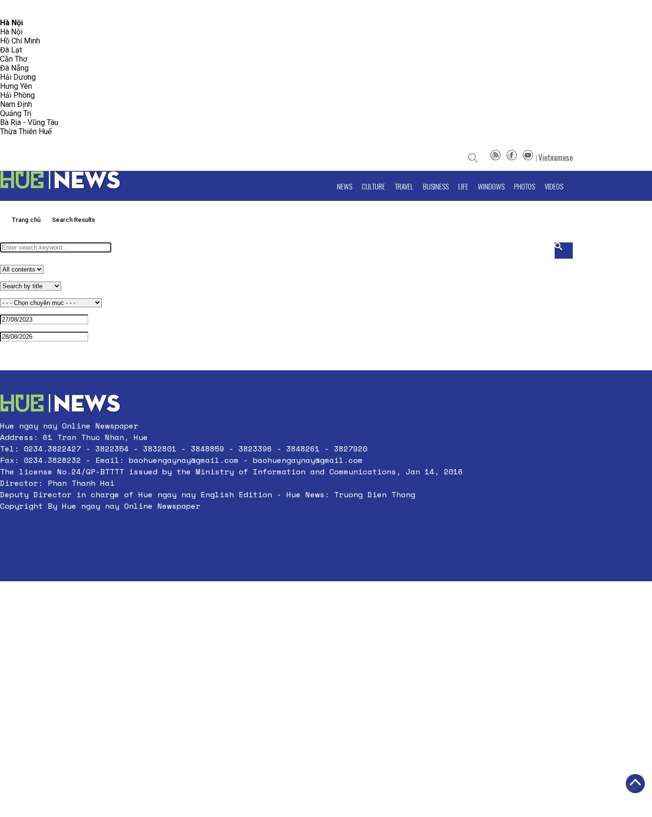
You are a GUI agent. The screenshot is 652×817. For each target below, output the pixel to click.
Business (436, 186)
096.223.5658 (20, 9)
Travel (404, 186)
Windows (491, 186)
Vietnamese (555, 157)
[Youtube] (528, 157)
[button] (231, 528)
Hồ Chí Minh (20, 40)
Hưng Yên (16, 86)
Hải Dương (18, 77)
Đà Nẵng (14, 68)
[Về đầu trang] (635, 783)
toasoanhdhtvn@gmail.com (84, 9)
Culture (373, 186)
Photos (524, 186)
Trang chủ (26, 219)
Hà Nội (11, 31)
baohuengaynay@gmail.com (184, 460)
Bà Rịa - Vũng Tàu (29, 122)
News (344, 186)
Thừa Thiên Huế (26, 131)
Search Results (73, 219)
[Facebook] (511, 157)
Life (463, 186)
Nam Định (16, 104)
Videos (554, 186)
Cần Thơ (13, 58)
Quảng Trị (16, 113)
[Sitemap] (495, 157)
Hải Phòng (17, 95)
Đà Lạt (11, 49)
